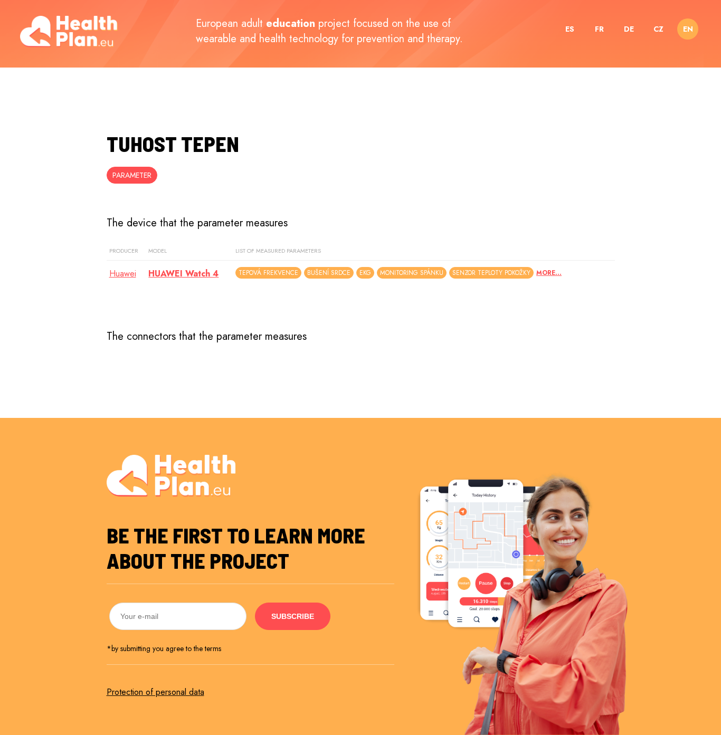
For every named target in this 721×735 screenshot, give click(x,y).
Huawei (122, 274)
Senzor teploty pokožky (491, 273)
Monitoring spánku (411, 273)
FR (599, 29)
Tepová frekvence (268, 273)
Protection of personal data (155, 692)
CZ (658, 29)
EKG (365, 273)
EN (688, 29)
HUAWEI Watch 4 (183, 274)
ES (569, 29)
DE (629, 29)
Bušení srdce (328, 273)
